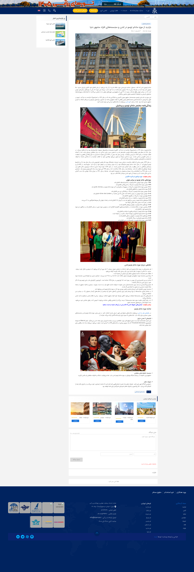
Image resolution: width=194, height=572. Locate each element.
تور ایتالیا (148, 511)
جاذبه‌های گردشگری (146, 24)
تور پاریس (148, 521)
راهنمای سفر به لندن (143, 313)
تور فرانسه (148, 507)
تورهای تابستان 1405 (80, 11)
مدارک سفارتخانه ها (136, 10)
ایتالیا (184, 514)
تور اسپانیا (148, 514)
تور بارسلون (148, 525)
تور (148, 10)
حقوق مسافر (156, 492)
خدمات (124, 10)
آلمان (184, 511)
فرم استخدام (169, 492)
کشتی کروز (103, 10)
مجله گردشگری (181, 503)
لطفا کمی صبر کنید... (113, 481)
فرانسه (184, 507)
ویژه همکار (93, 11)
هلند (185, 525)
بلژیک (184, 528)
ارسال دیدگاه (76, 460)
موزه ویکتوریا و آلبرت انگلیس (133, 176)
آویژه (155, 536)
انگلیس (148, 17)
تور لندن (128, 102)
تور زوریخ (148, 518)
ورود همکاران (181, 492)
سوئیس (184, 518)
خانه (155, 17)
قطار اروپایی (114, 10)
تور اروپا (149, 532)
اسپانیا (184, 521)
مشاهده (142, 421)
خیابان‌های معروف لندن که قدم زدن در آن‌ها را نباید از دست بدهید (122, 305)
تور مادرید (148, 528)
